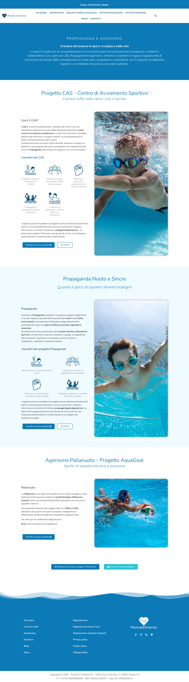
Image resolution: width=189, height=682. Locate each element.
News (84, 18)
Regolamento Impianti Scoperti (89, 633)
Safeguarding (80, 652)
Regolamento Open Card (86, 626)
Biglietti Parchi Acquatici (82, 12)
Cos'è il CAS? (29, 120)
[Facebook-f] (136, 634)
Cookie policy (80, 645)
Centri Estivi (56, 12)
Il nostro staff (31, 626)
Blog (26, 645)
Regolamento (80, 620)
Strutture (29, 639)
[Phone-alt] (146, 634)
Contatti (95, 18)
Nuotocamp (30, 633)
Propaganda (29, 309)
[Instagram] (141, 634)
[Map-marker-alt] (151, 634)
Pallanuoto (28, 487)
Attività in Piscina (135, 12)
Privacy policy (80, 639)
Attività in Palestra (111, 12)
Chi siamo (41, 12)
